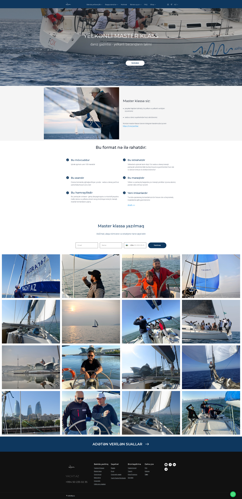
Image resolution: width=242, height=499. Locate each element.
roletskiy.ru (71, 495)
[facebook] (170, 465)
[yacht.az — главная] (68, 4)
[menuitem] (94, 4)
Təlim (146, 474)
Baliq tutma (97, 477)
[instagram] (166, 465)
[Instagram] (168, 4)
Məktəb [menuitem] (124, 4)
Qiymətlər (130, 477)
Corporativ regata (116, 474)
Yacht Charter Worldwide (118, 478)
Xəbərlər (147, 471)
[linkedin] (174, 465)
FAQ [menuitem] (145, 4)
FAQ (146, 468)
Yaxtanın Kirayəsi (99, 468)
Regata (113, 468)
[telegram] (166, 470)
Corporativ (97, 481)
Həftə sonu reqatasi (100, 484)
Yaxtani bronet (132, 468)
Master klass (98, 471)
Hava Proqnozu (132, 474)
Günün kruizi (97, 474)
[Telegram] (171, 4)
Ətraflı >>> (131, 205)
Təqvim (130, 471)
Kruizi (112, 471)
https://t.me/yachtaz (130, 126)
